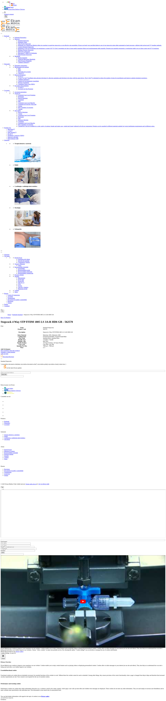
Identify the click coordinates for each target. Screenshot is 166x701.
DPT (19, 68)
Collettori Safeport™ (23, 62)
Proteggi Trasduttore (23, 82)
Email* (3, 547)
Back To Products (5, 317)
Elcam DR (21, 281)
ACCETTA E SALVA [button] (7, 698)
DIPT (19, 70)
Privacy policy (45, 696)
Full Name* (4, 541)
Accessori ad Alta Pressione (25, 89)
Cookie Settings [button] (5, 653)
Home (9, 314)
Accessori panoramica (21, 92)
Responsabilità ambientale (25, 271)
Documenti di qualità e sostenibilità (17, 299)
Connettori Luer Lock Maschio (26, 103)
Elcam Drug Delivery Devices (16, 9)
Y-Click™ (21, 87)
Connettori (21, 100)
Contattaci (7, 306)
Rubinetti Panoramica (20, 37)
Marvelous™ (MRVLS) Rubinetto (27, 53)
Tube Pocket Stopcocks (24, 44)
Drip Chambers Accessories (25, 107)
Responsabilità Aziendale (21, 267)
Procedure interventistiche (22, 86)
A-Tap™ (10, 131)
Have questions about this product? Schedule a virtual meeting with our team (10, 352)
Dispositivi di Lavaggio (24, 72)
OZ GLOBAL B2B (43, 484)
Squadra (17, 276)
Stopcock (17, 39)
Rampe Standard (22, 58)
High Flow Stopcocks (24, 51)
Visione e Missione (20, 264)
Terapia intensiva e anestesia (12, 435)
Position (3, 550)
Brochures (10, 301)
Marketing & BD (22, 289)
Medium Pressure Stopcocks (25, 50)
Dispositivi (7, 64)
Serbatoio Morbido (23, 120)
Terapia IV (17, 93)
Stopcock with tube (13, 137)
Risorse (6, 293)
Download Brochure (8, 356)
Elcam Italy (21, 279)
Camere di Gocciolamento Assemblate (28, 81)
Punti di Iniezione (23, 98)
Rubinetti (6, 36)
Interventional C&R (13, 138)
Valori (19, 265)
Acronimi (10, 296)
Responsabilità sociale (24, 270)
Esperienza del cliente (24, 259)
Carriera (17, 290)
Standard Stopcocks (23, 40)
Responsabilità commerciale (25, 273)
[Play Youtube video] (83, 601)
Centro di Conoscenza (14, 295)
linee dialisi (18, 110)
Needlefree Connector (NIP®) (16, 135)
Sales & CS (21, 282)
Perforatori (21, 96)
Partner (6, 304)
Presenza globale (19, 275)
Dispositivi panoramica (21, 65)
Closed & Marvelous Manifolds (26, 59)
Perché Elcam (18, 257)
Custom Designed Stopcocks (26, 47)
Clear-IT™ (21, 73)
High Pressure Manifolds (25, 61)
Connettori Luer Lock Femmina (26, 95)
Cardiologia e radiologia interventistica (14, 438)
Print (2, 326)
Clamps (20, 106)
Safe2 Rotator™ (12, 132)
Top (2, 487)
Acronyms (7, 474)
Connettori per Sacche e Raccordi (27, 104)
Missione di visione (9, 451)
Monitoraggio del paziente (22, 67)
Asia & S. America (23, 287)
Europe (20, 285)
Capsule (20, 109)
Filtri (19, 101)
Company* (4, 549)
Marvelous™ (11, 129)
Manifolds (17, 56)
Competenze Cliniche (24, 262)
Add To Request (5, 349)
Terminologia (11, 298)
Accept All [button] (13, 653)
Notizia (10, 303)
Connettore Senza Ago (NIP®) (26, 84)
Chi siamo (7, 256)
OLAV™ (20, 76)
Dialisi (6, 436)
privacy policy (20, 651)
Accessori (7, 90)
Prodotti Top (7, 127)
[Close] (1, 250)
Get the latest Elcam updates (14, 368)
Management (21, 278)
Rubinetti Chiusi (22, 42)
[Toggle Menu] (1, 33)
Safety (10, 7)
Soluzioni (6, 140)
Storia (16, 292)
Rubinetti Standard (17, 314)
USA (19, 284)
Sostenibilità (21, 268)
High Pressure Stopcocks (25, 54)
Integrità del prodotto (23, 261)
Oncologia (7, 439)
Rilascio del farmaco (20, 75)
